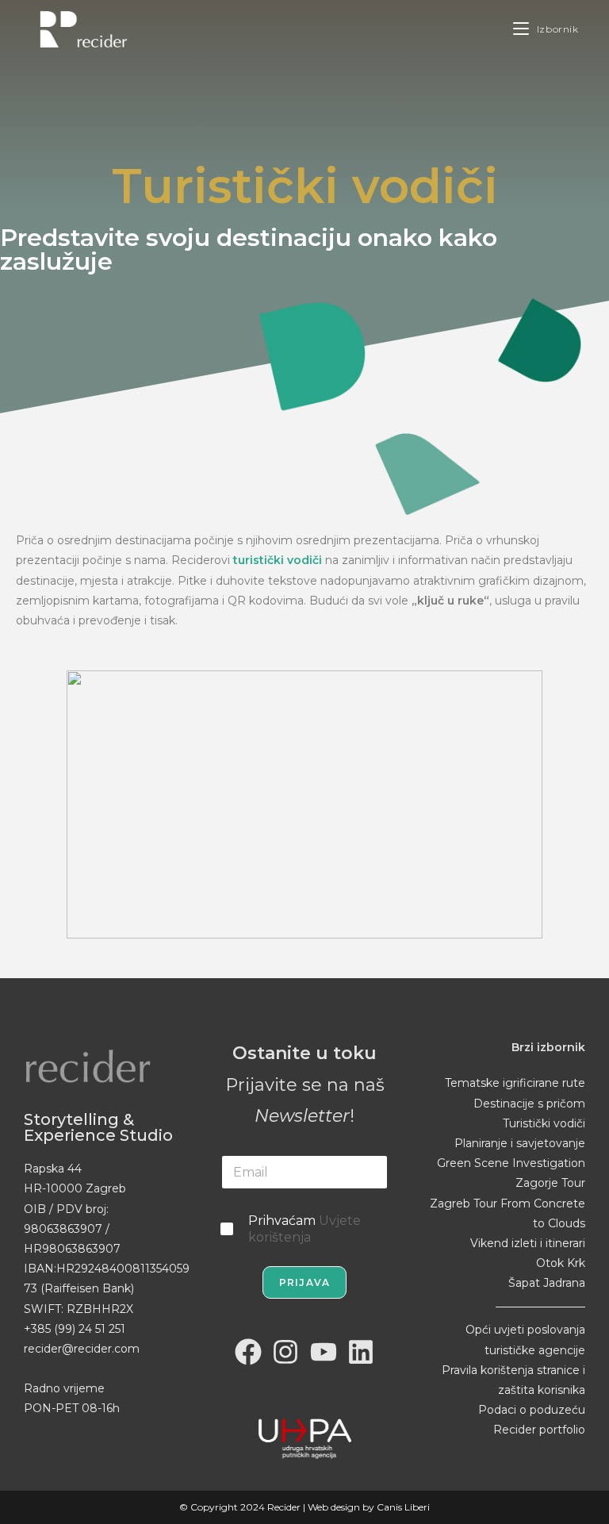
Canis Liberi (403, 1507)
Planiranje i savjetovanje (519, 1143)
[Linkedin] (362, 1353)
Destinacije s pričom (529, 1103)
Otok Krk (560, 1263)
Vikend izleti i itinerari (527, 1243)
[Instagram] (285, 1353)
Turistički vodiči (544, 1123)
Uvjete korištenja (304, 1229)
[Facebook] (248, 1353)
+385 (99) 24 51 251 (74, 1329)
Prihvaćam (304, 1229)
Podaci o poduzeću (531, 1410)
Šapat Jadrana (546, 1283)
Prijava (304, 1282)
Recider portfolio (539, 1429)
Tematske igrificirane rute (515, 1083)
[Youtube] (323, 1353)
